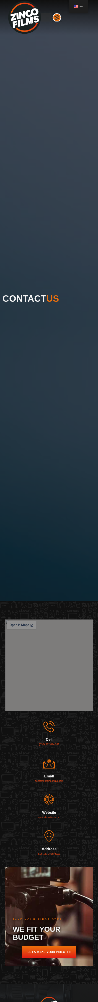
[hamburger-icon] (57, 17)
